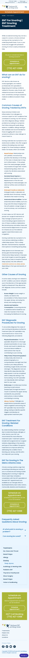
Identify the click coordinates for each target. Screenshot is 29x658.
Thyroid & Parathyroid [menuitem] (11, 573)
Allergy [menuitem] (5, 557)
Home (3, 15)
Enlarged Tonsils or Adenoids (14, 190)
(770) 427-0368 (14, 68)
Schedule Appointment (14, 12)
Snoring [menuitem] (6, 560)
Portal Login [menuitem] (22, 1)
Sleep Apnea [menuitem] (9, 563)
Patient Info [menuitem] (5, 633)
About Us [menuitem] (5, 635)
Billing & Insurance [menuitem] (10, 2)
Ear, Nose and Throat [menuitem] (10, 551)
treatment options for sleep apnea (13, 264)
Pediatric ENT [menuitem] (8, 570)
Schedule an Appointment (14, 62)
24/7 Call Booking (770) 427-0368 (14, 615)
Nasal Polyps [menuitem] (7, 554)
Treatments (10, 15)
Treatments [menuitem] (7, 548)
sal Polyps (9, 153)
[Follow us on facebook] (3, 646)
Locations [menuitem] (5, 637)
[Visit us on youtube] (11, 646)
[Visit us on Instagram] (14, 646)
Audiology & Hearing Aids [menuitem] (12, 566)
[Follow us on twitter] (7, 646)
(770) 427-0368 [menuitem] (13, 1)
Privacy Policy (6, 643)
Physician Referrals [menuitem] (22, 2)
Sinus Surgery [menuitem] (8, 576)
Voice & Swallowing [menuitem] (10, 582)
